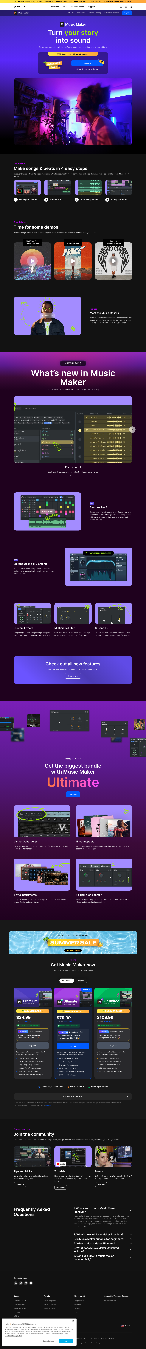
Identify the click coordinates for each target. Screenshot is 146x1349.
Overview (71, 13)
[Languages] (131, 6)
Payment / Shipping (107, 1338)
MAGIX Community (50, 1304)
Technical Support (20, 1301)
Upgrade (80, 981)
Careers (77, 1308)
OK (66, 1341)
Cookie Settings (48, 1341)
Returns (96, 1338)
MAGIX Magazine (50, 1301)
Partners (17, 1312)
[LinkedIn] (26, 1283)
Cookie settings (80, 1338)
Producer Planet (49, 1308)
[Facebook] (31, 1283)
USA (126, 1325)
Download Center (20, 1308)
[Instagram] (21, 1283)
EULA (90, 1338)
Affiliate (16, 1316)
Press (76, 1312)
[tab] (70, 475)
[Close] (73, 1321)
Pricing (98, 13)
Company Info (79, 1301)
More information (110, 1301)
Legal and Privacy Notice (13, 1336)
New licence (67, 981)
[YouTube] (16, 1283)
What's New (81, 13)
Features (91, 13)
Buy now (127, 13)
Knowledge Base (19, 1304)
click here (48, 1105)
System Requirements (111, 13)
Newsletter (78, 1304)
